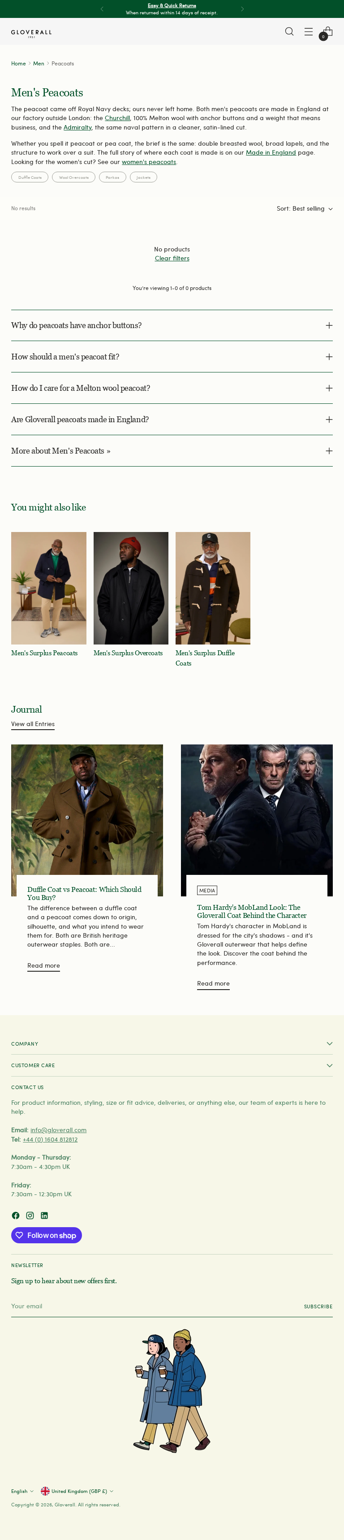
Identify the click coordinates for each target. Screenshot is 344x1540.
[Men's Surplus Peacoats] (48, 588)
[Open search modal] (289, 31)
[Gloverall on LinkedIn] (45, 1216)
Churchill (117, 117)
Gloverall (65, 1504)
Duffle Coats (30, 177)
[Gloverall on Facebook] (16, 1216)
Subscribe (318, 1306)
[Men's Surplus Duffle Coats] (213, 588)
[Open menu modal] (309, 31)
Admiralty (77, 127)
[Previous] (102, 9)
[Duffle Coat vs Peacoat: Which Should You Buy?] (87, 820)
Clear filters (172, 258)
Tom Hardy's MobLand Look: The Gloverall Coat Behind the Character (252, 911)
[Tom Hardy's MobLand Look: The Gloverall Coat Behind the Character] (257, 820)
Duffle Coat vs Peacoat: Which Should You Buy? (84, 893)
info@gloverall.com (58, 1129)
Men (38, 63)
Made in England (271, 152)
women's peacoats (149, 161)
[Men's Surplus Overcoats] (131, 588)
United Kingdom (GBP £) (79, 1491)
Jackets (143, 177)
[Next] (242, 9)
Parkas (112, 177)
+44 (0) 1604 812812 (50, 1139)
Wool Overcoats (74, 177)
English (19, 1491)
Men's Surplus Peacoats (44, 653)
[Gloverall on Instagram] (31, 1216)
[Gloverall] (31, 34)
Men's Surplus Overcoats (128, 653)
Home (18, 63)
